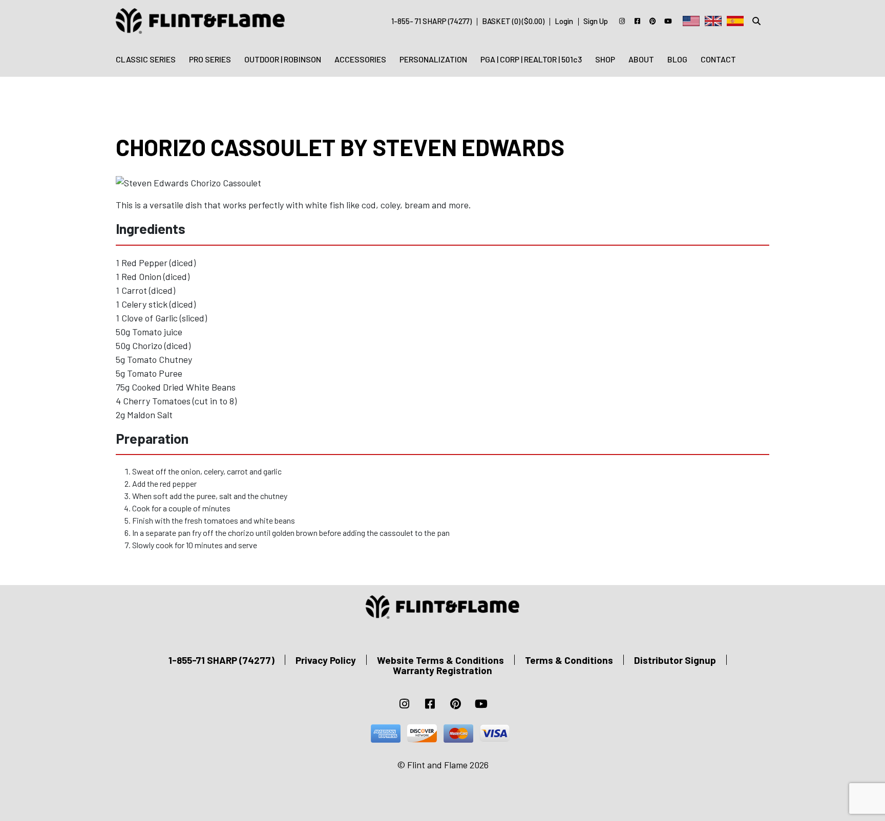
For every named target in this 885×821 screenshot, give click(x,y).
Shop (605, 59)
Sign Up (595, 21)
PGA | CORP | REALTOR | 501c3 (531, 59)
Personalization (433, 59)
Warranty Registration (442, 670)
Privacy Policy (326, 660)
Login (564, 21)
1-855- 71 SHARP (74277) (431, 21)
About (641, 59)
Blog (677, 59)
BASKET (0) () (513, 21)
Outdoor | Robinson (282, 59)
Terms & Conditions (569, 660)
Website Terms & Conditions (440, 660)
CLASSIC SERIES (146, 59)
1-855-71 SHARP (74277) (221, 660)
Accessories (360, 59)
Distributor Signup (675, 660)
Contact (718, 59)
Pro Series (210, 59)
